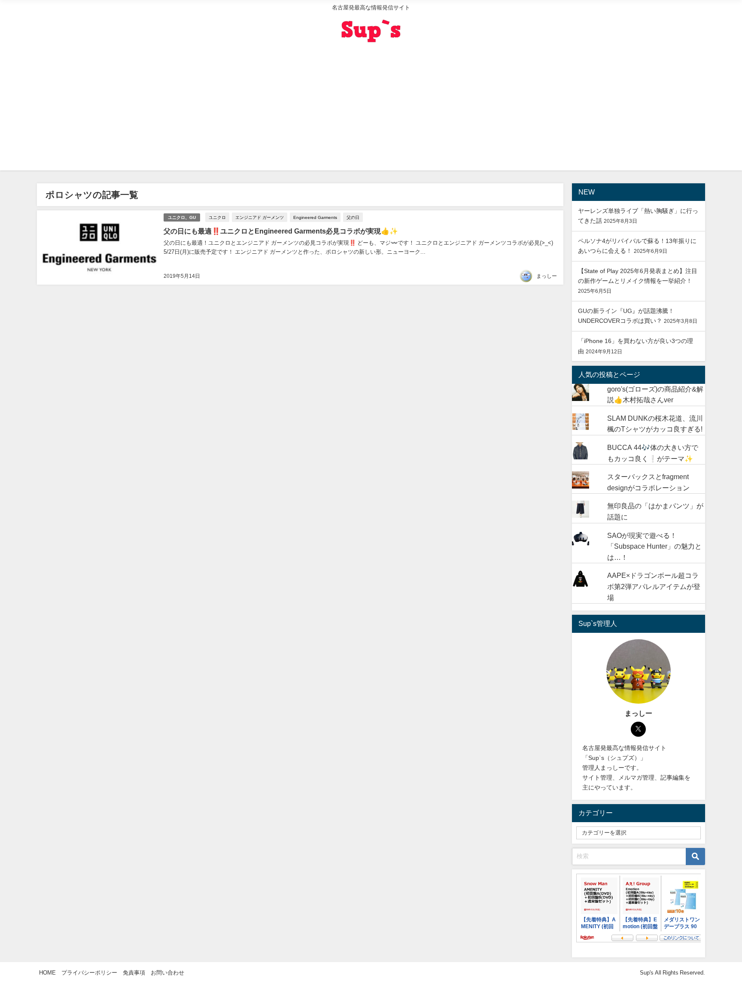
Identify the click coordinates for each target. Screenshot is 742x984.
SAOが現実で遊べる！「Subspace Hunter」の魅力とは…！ (654, 546)
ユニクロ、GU (182, 217)
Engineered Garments (315, 217)
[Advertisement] (371, 110)
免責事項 (134, 972)
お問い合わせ (167, 972)
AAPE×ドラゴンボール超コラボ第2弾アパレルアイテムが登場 (653, 586)
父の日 (353, 217)
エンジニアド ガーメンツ (259, 217)
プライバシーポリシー (89, 972)
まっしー (546, 276)
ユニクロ (217, 217)
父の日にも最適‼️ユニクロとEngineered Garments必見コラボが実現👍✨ (281, 231)
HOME (47, 972)
